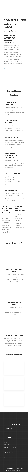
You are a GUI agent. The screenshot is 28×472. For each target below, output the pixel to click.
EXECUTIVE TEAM (8, 452)
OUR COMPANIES (8, 455)
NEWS (5, 457)
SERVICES (6, 445)
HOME (5, 442)
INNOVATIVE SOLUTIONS (10, 447)
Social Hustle (18, 470)
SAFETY (6, 450)
